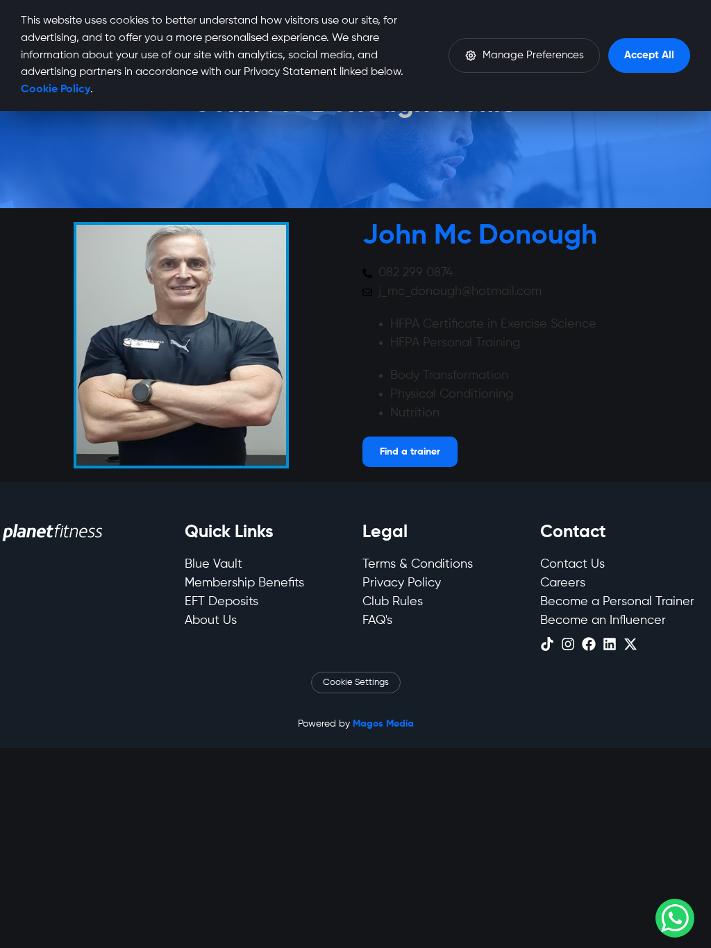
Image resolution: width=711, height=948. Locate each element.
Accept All (649, 55)
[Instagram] (568, 644)
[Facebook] (589, 644)
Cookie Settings (356, 682)
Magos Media (383, 724)
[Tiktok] (547, 644)
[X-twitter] (630, 644)
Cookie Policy (55, 89)
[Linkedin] (610, 644)
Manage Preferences (533, 55)
